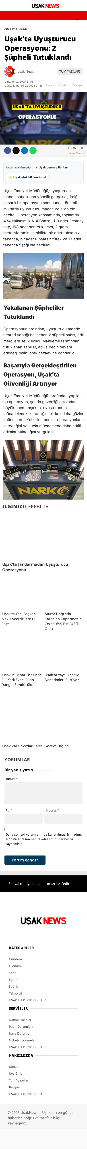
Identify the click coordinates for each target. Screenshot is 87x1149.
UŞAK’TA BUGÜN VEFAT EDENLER (30, 90)
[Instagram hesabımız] (46, 1141)
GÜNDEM (13, 36)
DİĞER (11, 117)
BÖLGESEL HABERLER (21, 108)
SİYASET (12, 81)
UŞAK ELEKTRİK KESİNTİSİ (25, 99)
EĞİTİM (12, 63)
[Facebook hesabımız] (23, 1141)
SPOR (10, 72)
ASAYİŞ (12, 45)
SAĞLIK (12, 54)
